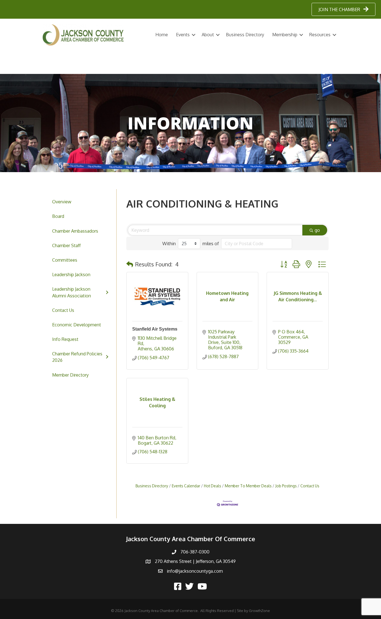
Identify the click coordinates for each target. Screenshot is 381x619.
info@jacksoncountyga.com (195, 571)
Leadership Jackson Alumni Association (71, 292)
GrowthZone (259, 610)
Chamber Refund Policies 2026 (77, 357)
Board (58, 216)
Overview (61, 201)
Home (161, 34)
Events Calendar (186, 485)
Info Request (65, 339)
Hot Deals (212, 485)
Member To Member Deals (248, 485)
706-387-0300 (194, 552)
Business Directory (245, 34)
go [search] (317, 230)
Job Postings (286, 485)
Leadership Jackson (71, 274)
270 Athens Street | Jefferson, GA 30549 (195, 561)
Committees (64, 260)
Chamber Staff (66, 245)
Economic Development (76, 324)
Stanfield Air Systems (154, 329)
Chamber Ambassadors (75, 231)
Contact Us (63, 310)
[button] (129, 264)
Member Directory (70, 375)
